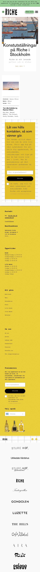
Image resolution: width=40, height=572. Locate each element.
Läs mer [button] (19, 66)
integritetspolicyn (19, 193)
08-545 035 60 (12, 216)
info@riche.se (9, 218)
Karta (6, 236)
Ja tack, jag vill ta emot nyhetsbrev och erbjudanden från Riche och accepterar (21, 189)
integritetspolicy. (20, 167)
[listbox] (15, 414)
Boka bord (29, 12)
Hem (3, 19)
